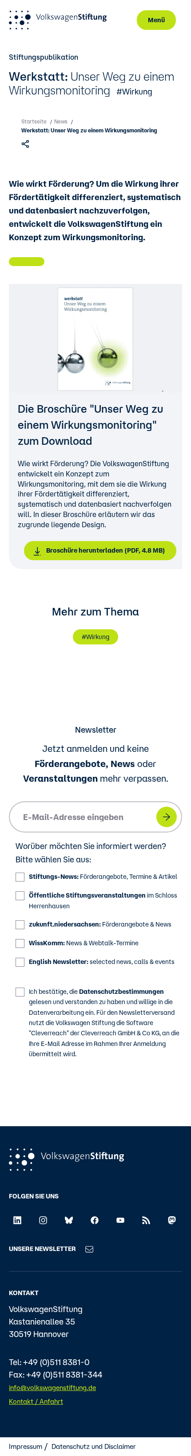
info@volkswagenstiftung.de (52, 1387)
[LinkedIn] (17, 1219)
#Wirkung (134, 91)
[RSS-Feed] (146, 1219)
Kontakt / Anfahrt (36, 1401)
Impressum (25, 1446)
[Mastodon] (171, 1219)
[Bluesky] (68, 1219)
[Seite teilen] (26, 143)
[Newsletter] (89, 1249)
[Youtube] (120, 1219)
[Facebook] (94, 1219)
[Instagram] (43, 1219)
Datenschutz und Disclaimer (94, 1446)
